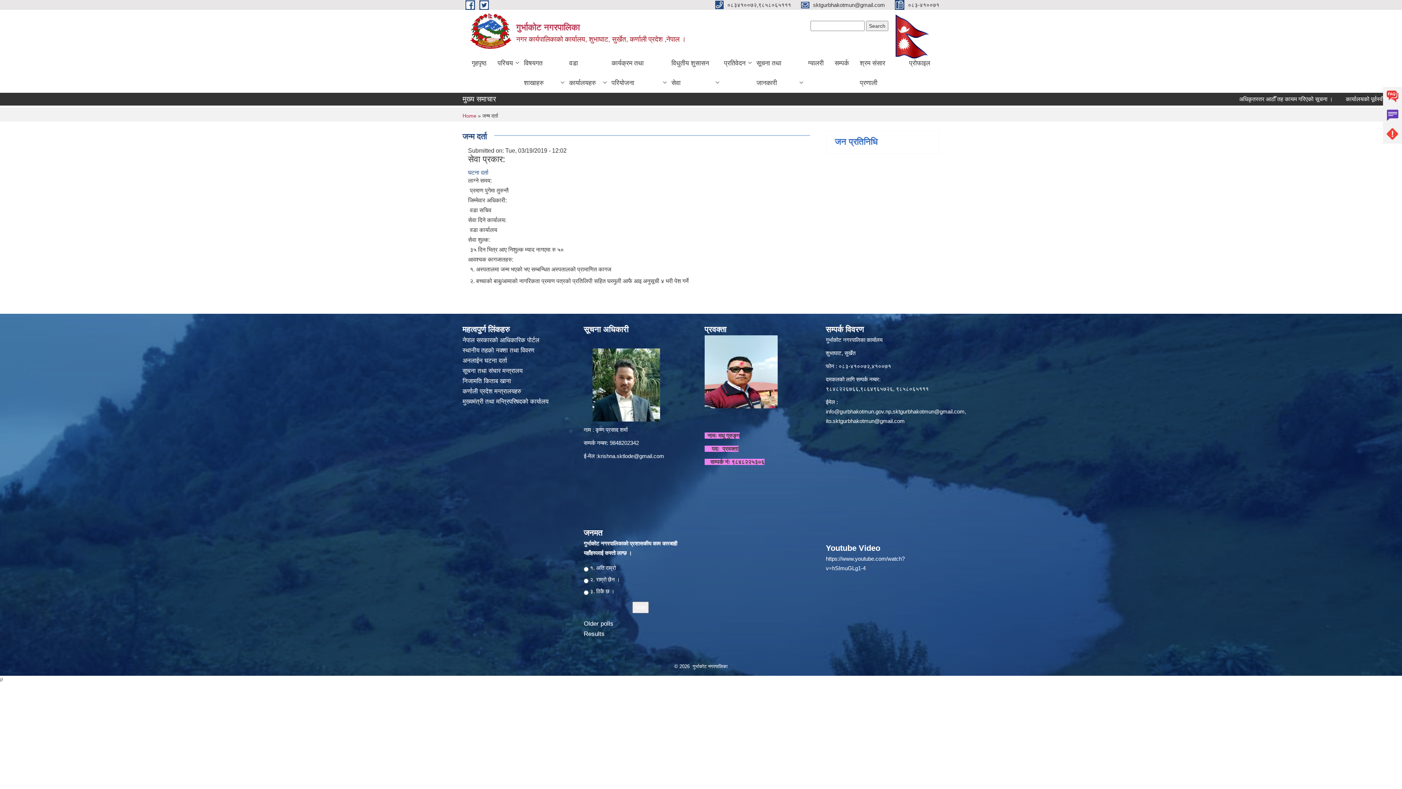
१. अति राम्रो (603, 568)
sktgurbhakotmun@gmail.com (929, 411)
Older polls (598, 623)
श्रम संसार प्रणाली (872, 73)
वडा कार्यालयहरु (582, 73)
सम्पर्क (842, 63)
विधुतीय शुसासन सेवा (690, 73)
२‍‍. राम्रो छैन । (605, 579)
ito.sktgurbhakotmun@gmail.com (865, 421)
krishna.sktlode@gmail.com (631, 456)
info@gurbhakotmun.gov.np (858, 411)
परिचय (505, 63)
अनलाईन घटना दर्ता (485, 360)
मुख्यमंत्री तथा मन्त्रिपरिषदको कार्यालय (506, 401)
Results (594, 633)
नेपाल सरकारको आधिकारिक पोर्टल (501, 340)
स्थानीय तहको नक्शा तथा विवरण (499, 350)
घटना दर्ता (478, 172)
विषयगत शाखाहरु (534, 73)
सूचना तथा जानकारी (768, 73)
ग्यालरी (816, 63)
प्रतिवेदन (735, 63)
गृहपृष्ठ (479, 63)
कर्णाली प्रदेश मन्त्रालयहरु (492, 391)
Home (469, 116)
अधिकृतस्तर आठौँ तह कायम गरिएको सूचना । (1243, 99)
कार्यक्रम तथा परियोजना (628, 73)
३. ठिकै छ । (602, 591)
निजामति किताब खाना (488, 381)
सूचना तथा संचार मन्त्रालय (493, 370)
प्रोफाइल (919, 63)
